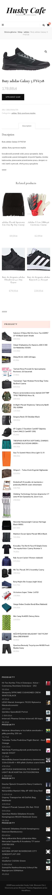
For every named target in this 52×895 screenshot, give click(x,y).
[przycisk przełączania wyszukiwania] (44, 25)
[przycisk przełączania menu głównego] (3, 25)
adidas (14, 113)
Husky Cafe (26, 10)
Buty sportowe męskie (26, 113)
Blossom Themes (26, 888)
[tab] (26, 126)
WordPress (25, 890)
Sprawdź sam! (13, 97)
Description (26, 126)
